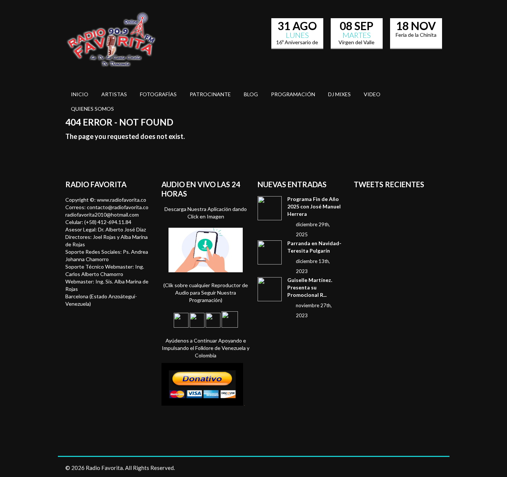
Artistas (114, 94)
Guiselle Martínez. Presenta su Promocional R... (309, 287)
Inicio (79, 94)
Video (372, 94)
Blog (251, 94)
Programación (293, 94)
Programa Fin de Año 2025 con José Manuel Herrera (314, 206)
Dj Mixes (339, 94)
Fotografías (158, 94)
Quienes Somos (92, 109)
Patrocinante (210, 94)
